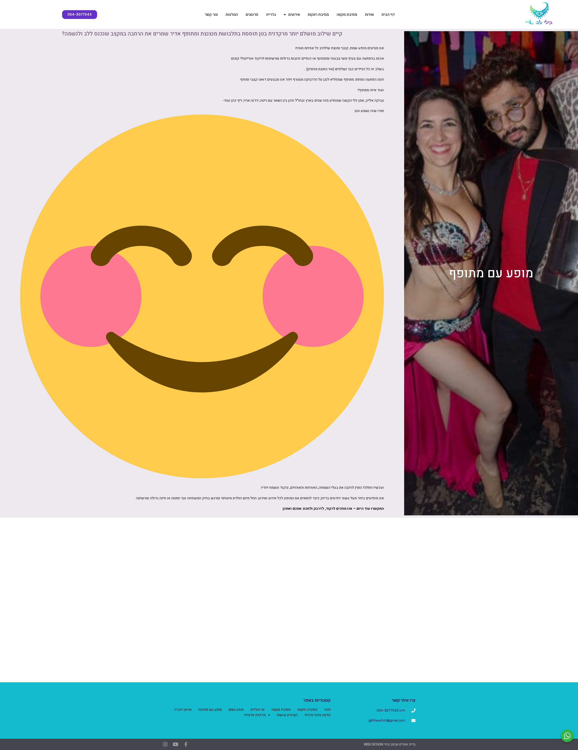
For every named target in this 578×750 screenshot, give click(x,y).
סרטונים (252, 14)
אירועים (294, 14)
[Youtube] (175, 744)
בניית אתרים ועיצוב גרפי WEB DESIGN (389, 744)
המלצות (232, 14)
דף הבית (388, 14)
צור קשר (211, 14)
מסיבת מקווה (347, 14)
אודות (369, 14)
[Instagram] (165, 744)
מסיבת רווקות (318, 14)
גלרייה (271, 14)
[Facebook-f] (185, 744)
